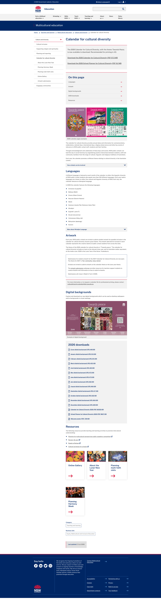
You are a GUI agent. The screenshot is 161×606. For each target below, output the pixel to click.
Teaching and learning (89, 17)
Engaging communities (43, 85)
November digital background (84, 400)
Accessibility (91, 579)
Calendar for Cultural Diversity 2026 (87, 409)
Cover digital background (83, 349)
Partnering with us (114, 579)
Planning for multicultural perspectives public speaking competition (90, 436)
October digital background (84, 396)
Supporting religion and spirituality (47, 49)
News (111, 16)
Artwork (70, 86)
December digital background (84, 405)
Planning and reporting (43, 53)
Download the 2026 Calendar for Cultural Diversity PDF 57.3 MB (93, 58)
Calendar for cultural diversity (45, 58)
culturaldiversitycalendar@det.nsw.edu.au (81, 284)
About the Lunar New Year (46, 62)
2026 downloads (73, 96)
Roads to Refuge (74, 443)
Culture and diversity (81, 32)
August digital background (83, 386)
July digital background (82, 382)
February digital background (84, 359)
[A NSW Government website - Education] (46, 2)
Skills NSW (66, 17)
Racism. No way (74, 440)
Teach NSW (76, 17)
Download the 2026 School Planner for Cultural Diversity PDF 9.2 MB (94, 63)
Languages (71, 82)
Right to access (113, 587)
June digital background (82, 377)
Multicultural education (49, 25)
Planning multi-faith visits (45, 72)
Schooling (56, 16)
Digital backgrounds (74, 91)
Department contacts (93, 590)
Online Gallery (42, 76)
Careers (89, 583)
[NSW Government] (37, 588)
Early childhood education (40, 17)
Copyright (90, 587)
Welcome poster (80, 419)
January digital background (83, 354)
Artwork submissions (44, 81)
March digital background (83, 363)
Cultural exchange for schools (78, 446)
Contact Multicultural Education (93, 561)
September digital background (84, 391)
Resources (71, 100)
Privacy (110, 583)
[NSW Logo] (38, 9)
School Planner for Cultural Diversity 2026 (89, 414)
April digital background (83, 368)
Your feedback (112, 590)
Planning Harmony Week (45, 67)
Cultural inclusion (41, 44)
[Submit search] (123, 9)
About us (102, 17)
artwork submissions (77, 268)
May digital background (82, 372)
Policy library (120, 17)
